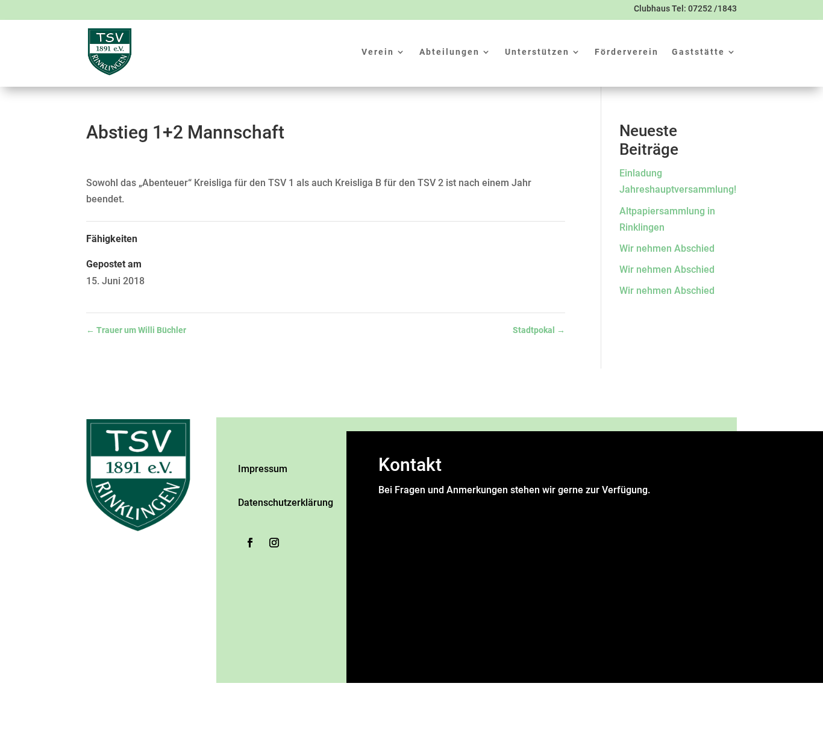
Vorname (509, 522)
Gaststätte (698, 52)
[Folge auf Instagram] (274, 542)
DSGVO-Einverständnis (430, 600)
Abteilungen (449, 52)
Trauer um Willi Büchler (136, 330)
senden (395, 662)
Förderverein (627, 52)
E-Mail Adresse (414, 555)
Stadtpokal (539, 330)
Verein (377, 52)
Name (394, 506)
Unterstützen (537, 52)
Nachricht (402, 584)
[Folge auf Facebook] (250, 542)
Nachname (512, 539)
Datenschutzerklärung (285, 502)
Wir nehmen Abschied (667, 248)
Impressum (262, 469)
